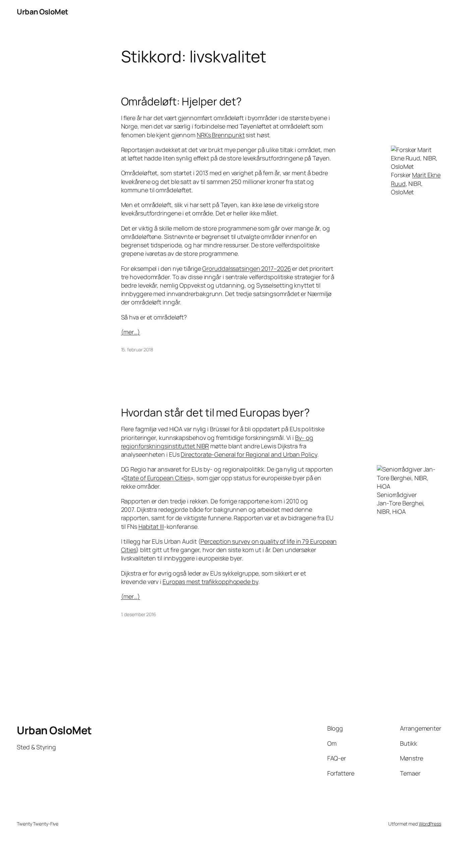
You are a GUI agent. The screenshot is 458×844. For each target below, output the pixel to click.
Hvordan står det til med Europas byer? (215, 412)
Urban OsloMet (42, 12)
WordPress (430, 824)
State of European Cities (157, 478)
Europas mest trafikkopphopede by (210, 582)
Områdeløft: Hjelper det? (181, 101)
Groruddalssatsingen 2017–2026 (246, 268)
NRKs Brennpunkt (221, 135)
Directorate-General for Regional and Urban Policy (249, 454)
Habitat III (151, 527)
